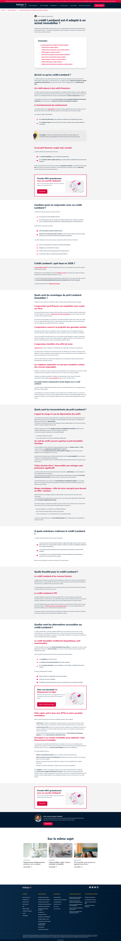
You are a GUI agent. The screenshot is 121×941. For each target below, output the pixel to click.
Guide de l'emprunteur (84, 5)
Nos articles (74, 5)
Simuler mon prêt (99, 5)
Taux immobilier (44, 5)
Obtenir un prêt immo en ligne (49, 478)
